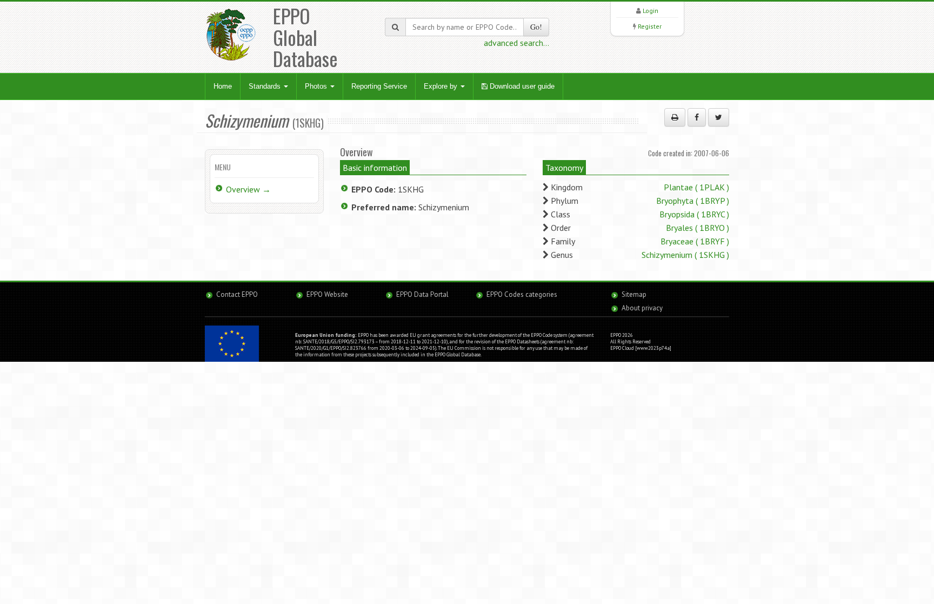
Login (650, 10)
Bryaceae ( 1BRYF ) (695, 241)
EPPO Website (327, 294)
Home (223, 86)
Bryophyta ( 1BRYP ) (692, 200)
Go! (536, 27)
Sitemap (634, 294)
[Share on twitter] (718, 117)
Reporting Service (379, 86)
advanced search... (516, 42)
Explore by (441, 86)
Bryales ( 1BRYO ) (697, 227)
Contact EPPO (237, 294)
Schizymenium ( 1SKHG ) (685, 254)
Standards (266, 86)
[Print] (674, 117)
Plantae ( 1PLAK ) (696, 187)
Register (650, 26)
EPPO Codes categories (521, 294)
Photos (317, 86)
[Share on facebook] (697, 117)
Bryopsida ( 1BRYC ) (694, 214)
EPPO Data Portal (422, 294)
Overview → (248, 189)
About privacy (642, 308)
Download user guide (521, 86)
